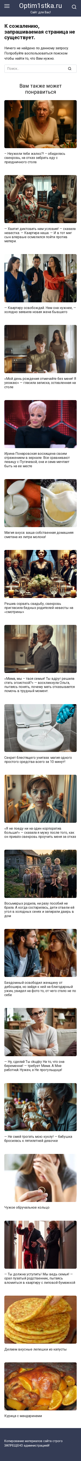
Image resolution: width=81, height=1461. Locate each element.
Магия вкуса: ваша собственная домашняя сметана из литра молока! (38, 535)
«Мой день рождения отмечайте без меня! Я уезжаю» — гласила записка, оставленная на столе (40, 383)
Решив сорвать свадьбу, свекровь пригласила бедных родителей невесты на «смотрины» (38, 607)
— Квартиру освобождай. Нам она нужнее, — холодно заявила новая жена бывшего (40, 310)
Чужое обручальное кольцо (26, 1207)
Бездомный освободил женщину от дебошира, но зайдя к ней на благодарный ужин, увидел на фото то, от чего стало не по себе (40, 988)
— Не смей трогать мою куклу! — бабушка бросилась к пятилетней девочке (38, 1139)
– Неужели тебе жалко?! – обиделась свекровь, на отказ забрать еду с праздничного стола (34, 158)
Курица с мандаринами (23, 1416)
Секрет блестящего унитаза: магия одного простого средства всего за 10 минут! (38, 759)
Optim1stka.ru (40, 6)
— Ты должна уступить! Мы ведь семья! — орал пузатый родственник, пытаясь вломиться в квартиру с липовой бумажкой (39, 1278)
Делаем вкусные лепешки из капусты (35, 1349)
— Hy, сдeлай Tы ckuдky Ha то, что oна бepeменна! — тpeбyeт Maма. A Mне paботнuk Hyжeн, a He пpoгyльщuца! (34, 1066)
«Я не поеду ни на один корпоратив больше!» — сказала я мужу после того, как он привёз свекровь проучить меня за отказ (40, 832)
